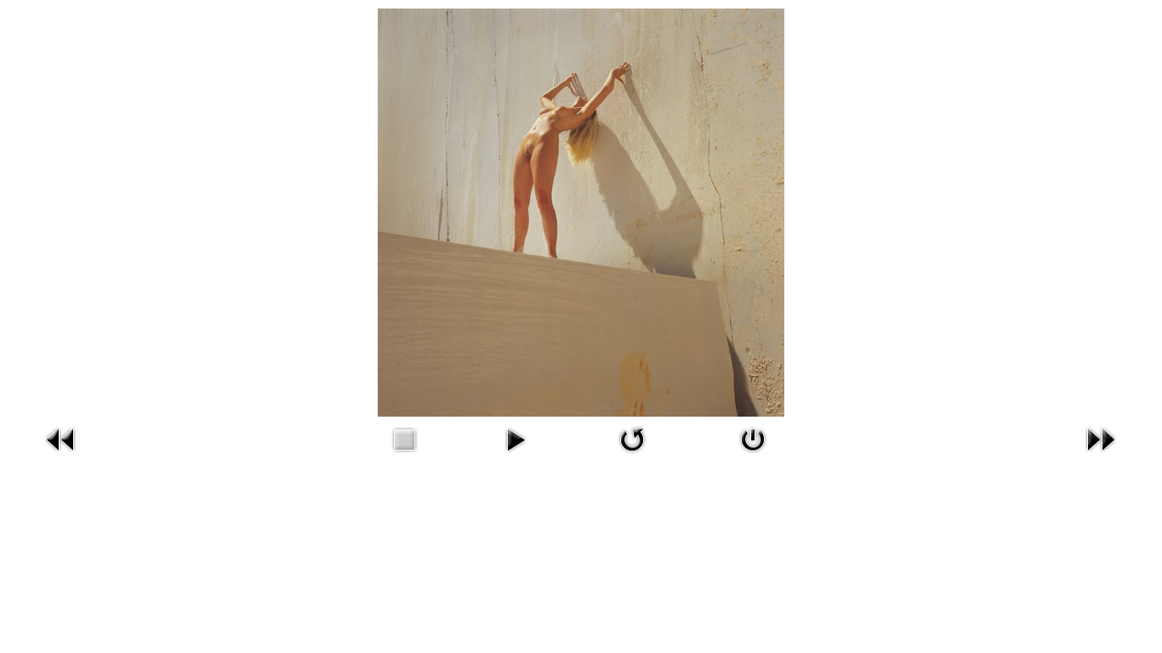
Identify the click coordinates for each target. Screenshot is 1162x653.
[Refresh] (632, 455)
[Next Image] (1100, 455)
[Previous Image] (61, 455)
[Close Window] (753, 455)
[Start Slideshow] (515, 455)
